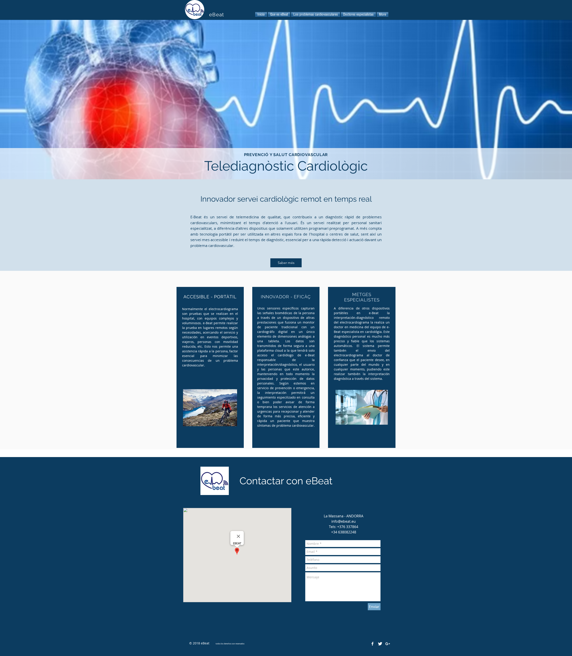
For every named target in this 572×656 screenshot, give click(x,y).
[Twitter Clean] (380, 643)
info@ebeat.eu (343, 521)
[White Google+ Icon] (387, 643)
